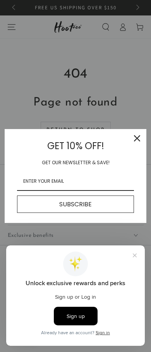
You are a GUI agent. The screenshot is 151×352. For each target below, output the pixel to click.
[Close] (137, 138)
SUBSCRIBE (75, 204)
